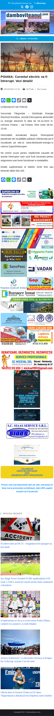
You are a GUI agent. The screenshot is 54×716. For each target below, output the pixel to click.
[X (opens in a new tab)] (22, 6)
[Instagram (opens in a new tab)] (31, 6)
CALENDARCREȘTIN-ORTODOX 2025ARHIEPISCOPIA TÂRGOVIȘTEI (27, 472)
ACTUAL (30, 89)
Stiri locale (42, 89)
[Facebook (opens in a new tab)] (27, 6)
